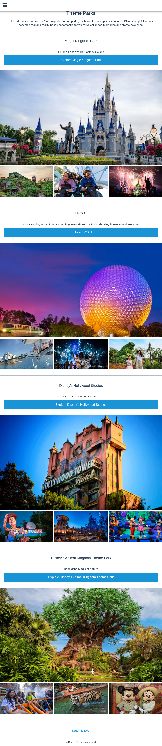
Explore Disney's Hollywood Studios (81, 404)
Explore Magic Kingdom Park (81, 60)
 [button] (5, 5)
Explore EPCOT (81, 232)
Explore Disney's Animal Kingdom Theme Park (81, 577)
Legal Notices (80, 730)
